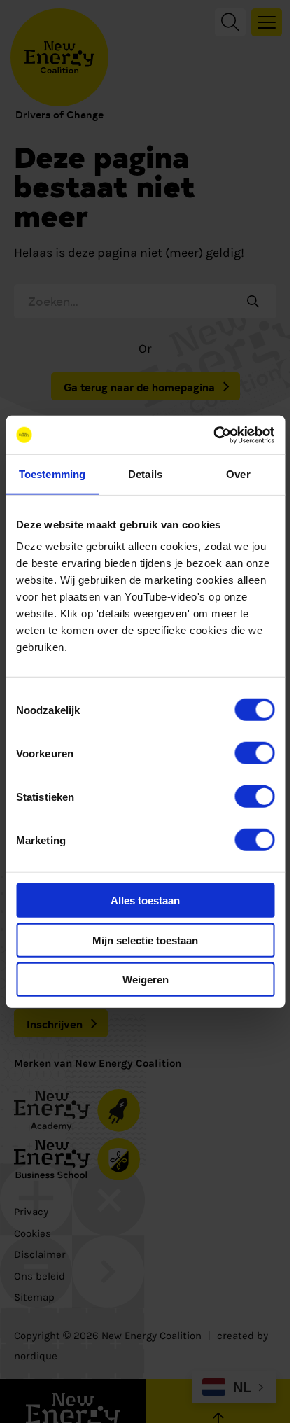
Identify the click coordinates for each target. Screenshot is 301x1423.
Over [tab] (238, 474)
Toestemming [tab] (52, 474)
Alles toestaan (145, 900)
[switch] (254, 753)
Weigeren (145, 980)
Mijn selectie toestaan (145, 940)
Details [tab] (145, 474)
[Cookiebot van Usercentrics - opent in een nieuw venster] (213, 435)
